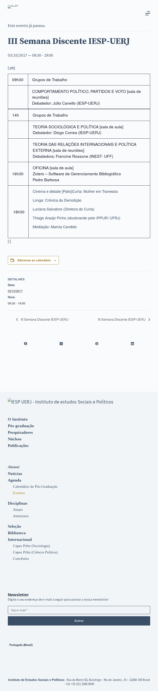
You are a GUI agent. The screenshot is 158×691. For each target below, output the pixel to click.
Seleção (14, 526)
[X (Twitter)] (61, 344)
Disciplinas (17, 503)
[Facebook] (25, 344)
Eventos (19, 493)
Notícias (15, 473)
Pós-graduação (21, 425)
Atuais (18, 509)
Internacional (20, 539)
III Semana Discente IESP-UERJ (44, 319)
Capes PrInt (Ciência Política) (35, 552)
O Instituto (18, 419)
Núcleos (15, 439)
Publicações (18, 445)
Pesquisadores (20, 432)
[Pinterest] (97, 344)
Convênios (21, 559)
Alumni (13, 467)
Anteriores (21, 516)
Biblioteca (17, 533)
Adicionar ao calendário (34, 260)
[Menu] (147, 13)
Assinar (79, 621)
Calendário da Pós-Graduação (35, 486)
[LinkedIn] (132, 344)
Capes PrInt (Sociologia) (31, 546)
